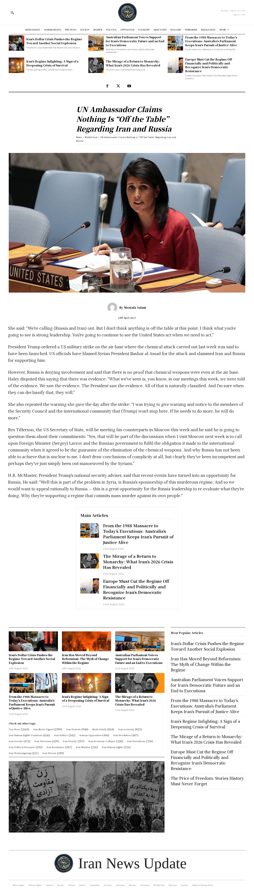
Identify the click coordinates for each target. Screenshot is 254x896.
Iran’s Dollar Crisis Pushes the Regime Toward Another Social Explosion (54, 41)
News (79, 137)
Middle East (91, 137)
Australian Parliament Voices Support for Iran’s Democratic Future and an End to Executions (135, 41)
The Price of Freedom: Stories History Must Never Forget (207, 781)
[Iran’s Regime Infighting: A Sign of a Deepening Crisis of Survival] (16, 65)
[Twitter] (118, 86)
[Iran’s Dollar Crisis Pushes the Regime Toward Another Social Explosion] (16, 43)
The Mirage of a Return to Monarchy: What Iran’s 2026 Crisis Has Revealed (133, 63)
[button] (12, 12)
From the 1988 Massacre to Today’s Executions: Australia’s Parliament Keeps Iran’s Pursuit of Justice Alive (211, 41)
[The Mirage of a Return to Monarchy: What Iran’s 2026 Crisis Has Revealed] (96, 65)
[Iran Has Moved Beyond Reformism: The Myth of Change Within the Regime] (86, 641)
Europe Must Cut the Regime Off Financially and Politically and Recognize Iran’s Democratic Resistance (208, 65)
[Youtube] (129, 86)
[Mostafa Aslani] (113, 307)
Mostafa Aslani (135, 307)
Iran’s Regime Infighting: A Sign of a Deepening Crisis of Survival (52, 63)
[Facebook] (107, 86)
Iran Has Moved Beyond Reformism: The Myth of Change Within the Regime (85, 659)
